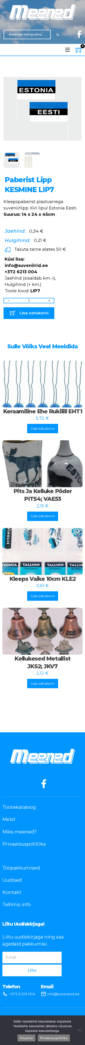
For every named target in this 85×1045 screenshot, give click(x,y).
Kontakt (11, 892)
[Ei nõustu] (79, 1030)
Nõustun (26, 1038)
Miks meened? (19, 832)
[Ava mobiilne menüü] (67, 50)
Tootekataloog (19, 807)
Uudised (12, 880)
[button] (75, 76)
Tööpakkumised (21, 868)
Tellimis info (16, 904)
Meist (9, 819)
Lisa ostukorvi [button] (43, 428)
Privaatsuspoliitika (24, 844)
